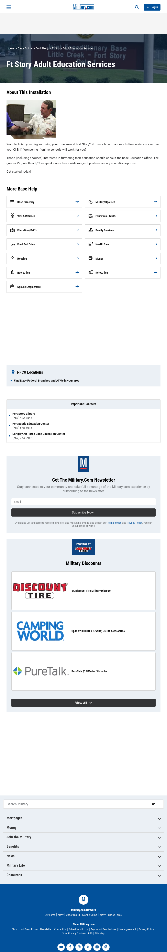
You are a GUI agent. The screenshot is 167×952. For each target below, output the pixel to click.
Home (10, 48)
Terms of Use (114, 522)
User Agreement (127, 929)
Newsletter (46, 929)
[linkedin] (97, 947)
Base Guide (25, 48)
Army (61, 915)
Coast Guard (73, 915)
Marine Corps (90, 915)
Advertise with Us (78, 929)
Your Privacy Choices (74, 933)
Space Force (115, 915)
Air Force (50, 915)
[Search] (137, 7)
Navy (103, 915)
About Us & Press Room (25, 929)
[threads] (106, 947)
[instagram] (79, 947)
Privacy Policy (134, 522)
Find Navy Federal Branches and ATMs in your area (46, 380)
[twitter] (88, 947)
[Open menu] (9, 7)
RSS (90, 933)
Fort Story (42, 48)
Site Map (99, 933)
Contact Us (60, 929)
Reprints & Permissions (103, 929)
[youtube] (61, 947)
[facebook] (70, 947)
